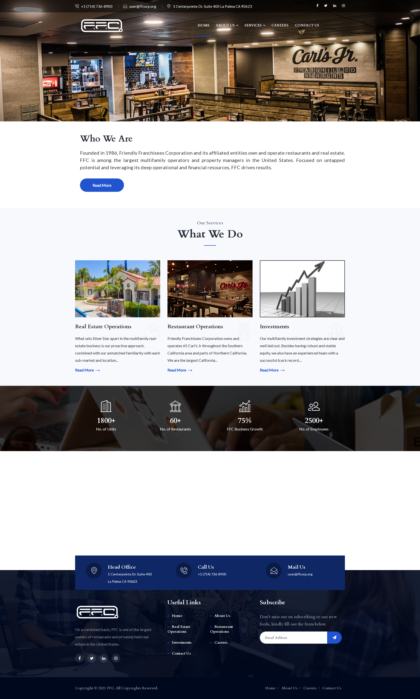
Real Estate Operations (178, 629)
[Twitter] (326, 5)
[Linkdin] (335, 5)
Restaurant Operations (221, 629)
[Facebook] (317, 5)
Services (253, 25)
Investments (182, 642)
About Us (225, 25)
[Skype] (343, 5)
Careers (280, 25)
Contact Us (307, 25)
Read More (102, 185)
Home (204, 25)
